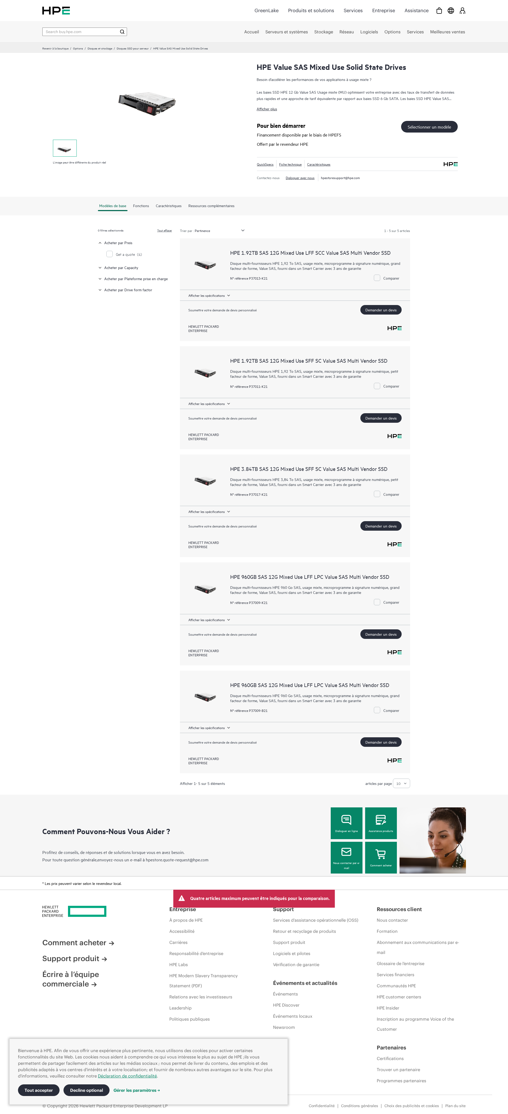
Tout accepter (39, 1090)
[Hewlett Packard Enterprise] (56, 10)
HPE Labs (178, 964)
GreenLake (267, 10)
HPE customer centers (399, 996)
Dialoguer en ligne (346, 831)
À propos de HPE (186, 920)
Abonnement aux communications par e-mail (418, 947)
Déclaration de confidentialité (127, 1076)
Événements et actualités (305, 983)
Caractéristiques (318, 164)
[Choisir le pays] (451, 10)
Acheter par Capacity (121, 267)
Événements (285, 994)
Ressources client (399, 909)
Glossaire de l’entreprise (400, 963)
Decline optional (86, 1090)
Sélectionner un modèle (429, 127)
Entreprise (383, 10)
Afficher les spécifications (206, 295)
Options (78, 48)
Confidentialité (322, 1105)
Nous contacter (392, 920)
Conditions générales (359, 1105)
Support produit (70, 958)
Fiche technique (290, 164)
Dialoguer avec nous (300, 177)
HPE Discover (286, 1005)
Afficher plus (267, 108)
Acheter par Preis (118, 242)
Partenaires (391, 1047)
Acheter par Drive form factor (128, 289)
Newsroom (284, 1027)
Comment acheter (381, 865)
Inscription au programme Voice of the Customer (415, 1024)
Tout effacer (164, 230)
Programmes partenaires (401, 1080)
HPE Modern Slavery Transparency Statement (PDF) (203, 980)
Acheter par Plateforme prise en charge (136, 278)
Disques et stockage (100, 48)
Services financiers (395, 974)
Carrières (178, 942)
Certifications (390, 1058)
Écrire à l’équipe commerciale (70, 979)
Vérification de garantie (296, 964)
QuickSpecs (265, 164)
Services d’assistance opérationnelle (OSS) (315, 920)
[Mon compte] (462, 10)
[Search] (122, 32)
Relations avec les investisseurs (200, 996)
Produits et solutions (311, 10)
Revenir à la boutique (55, 48)
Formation (387, 931)
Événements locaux (292, 1016)
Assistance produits (381, 831)
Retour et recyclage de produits (304, 931)
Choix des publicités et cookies (411, 1105)
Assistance (417, 10)
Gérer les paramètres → (137, 1090)
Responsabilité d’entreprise (196, 953)
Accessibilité (181, 931)
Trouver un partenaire (398, 1069)
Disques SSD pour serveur (133, 48)
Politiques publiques (189, 1019)
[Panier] (439, 10)
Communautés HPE (396, 985)
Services (353, 10)
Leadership (180, 1008)
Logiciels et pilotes (291, 953)
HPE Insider (388, 1008)
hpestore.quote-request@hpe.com (177, 859)
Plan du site (455, 1105)
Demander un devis (381, 309)
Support (283, 909)
